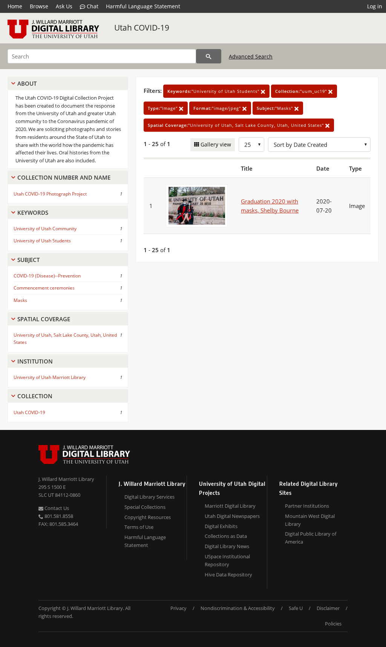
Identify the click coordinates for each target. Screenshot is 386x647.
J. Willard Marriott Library (66, 479)
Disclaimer (328, 608)
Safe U (296, 608)
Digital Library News (227, 546)
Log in (374, 6)
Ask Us (64, 6)
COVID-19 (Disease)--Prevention (47, 276)
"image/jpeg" (217, 108)
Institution (35, 361)
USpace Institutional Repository (227, 560)
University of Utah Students (42, 240)
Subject (28, 259)
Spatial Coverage (43, 319)
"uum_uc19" (301, 91)
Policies (333, 623)
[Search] (208, 56)
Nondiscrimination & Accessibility (238, 608)
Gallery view (215, 144)
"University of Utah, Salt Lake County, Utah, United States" (236, 125)
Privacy (178, 608)
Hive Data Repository (228, 574)
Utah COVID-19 (141, 27)
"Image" (163, 108)
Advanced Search (251, 56)
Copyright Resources (147, 517)
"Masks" (275, 108)
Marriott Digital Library (230, 505)
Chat (91, 6)
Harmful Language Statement (143, 6)
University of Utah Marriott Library (50, 377)
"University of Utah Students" (214, 91)
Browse (39, 6)
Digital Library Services (149, 496)
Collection (34, 396)
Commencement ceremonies (44, 288)
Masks (20, 300)
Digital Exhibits (221, 526)
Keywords (32, 212)
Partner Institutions (307, 505)
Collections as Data (226, 536)
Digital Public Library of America (310, 537)
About (27, 83)
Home (15, 6)
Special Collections (144, 507)
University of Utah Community (45, 228)
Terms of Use (138, 527)
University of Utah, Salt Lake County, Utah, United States (65, 338)
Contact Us (56, 508)
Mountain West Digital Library (310, 520)
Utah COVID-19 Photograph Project (50, 194)
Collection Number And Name (63, 177)
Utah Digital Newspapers (232, 516)
